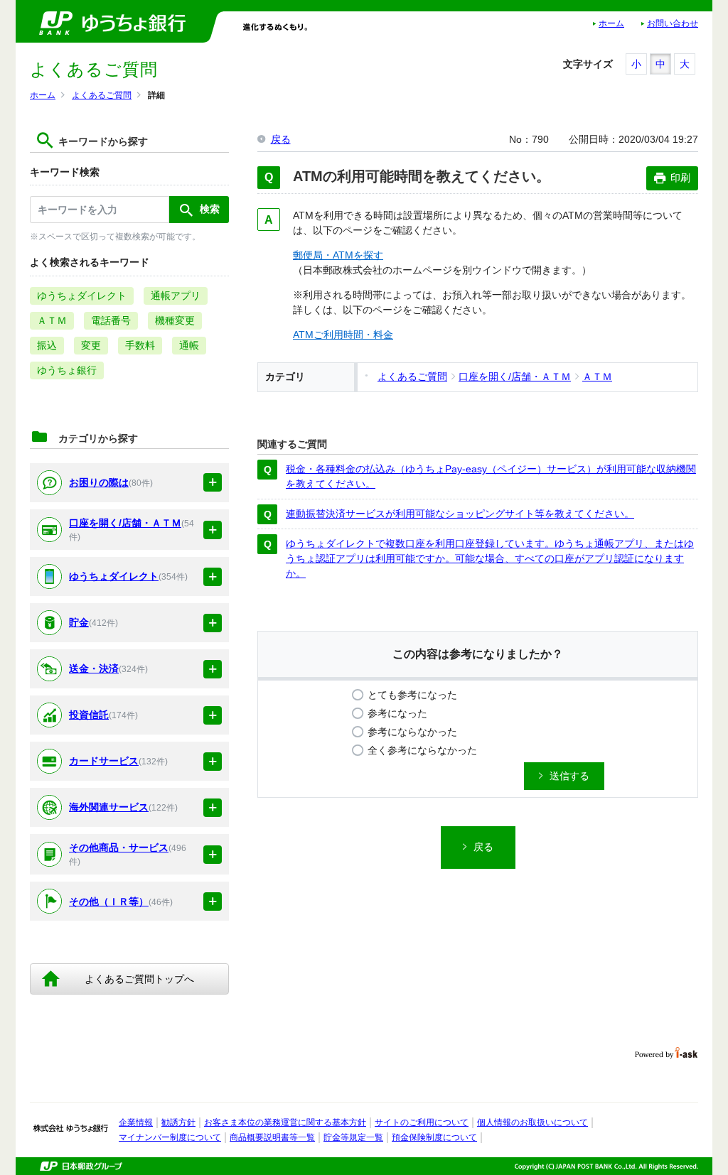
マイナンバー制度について (170, 1137)
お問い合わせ (672, 23)
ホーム (611, 23)
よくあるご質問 (102, 95)
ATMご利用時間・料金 (343, 334)
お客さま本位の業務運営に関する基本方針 (285, 1122)
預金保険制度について (434, 1137)
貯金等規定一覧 (353, 1137)
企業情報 (136, 1122)
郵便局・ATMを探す (338, 255)
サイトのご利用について (422, 1122)
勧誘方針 (178, 1122)
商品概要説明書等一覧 (272, 1137)
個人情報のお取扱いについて (532, 1122)
